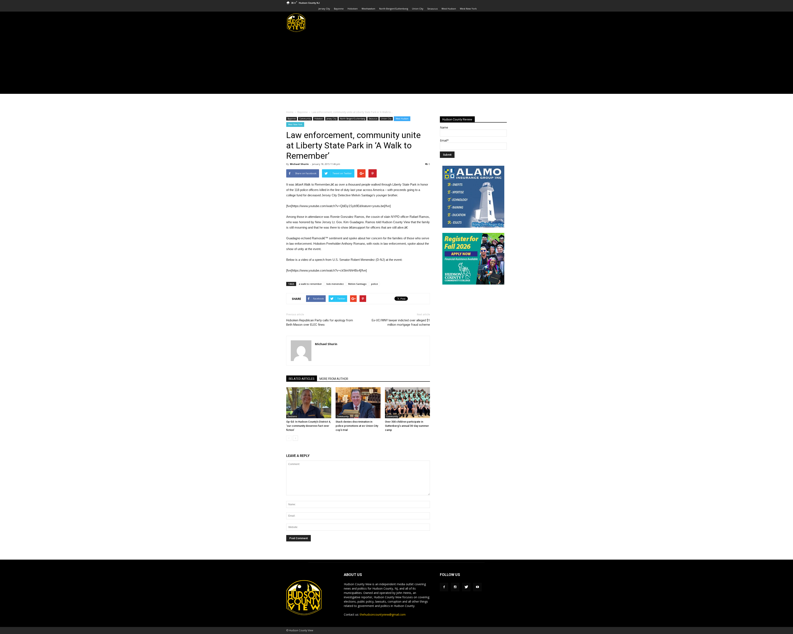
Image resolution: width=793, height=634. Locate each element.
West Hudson (449, 8)
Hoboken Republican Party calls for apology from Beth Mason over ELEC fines (319, 322)
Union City (417, 8)
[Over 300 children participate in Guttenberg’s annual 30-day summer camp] (407, 402)
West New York (468, 8)
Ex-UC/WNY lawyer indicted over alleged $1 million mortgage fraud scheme (401, 322)
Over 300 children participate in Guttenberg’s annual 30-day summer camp (407, 425)
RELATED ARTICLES (302, 378)
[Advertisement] (396, 65)
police (374, 283)
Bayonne (339, 8)
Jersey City (324, 8)
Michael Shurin (299, 164)
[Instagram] (455, 587)
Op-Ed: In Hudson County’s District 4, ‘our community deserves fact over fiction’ (308, 425)
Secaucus (432, 8)
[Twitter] (466, 587)
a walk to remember (310, 283)
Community (305, 118)
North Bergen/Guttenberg (393, 8)
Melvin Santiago (357, 283)
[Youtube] (477, 587)
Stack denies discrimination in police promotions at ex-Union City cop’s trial (357, 425)
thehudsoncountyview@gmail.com (383, 614)
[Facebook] (444, 587)
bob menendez (335, 283)
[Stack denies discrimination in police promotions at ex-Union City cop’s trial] (358, 402)
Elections (292, 416)
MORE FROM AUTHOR (333, 378)
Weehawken (368, 8)
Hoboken (353, 8)
